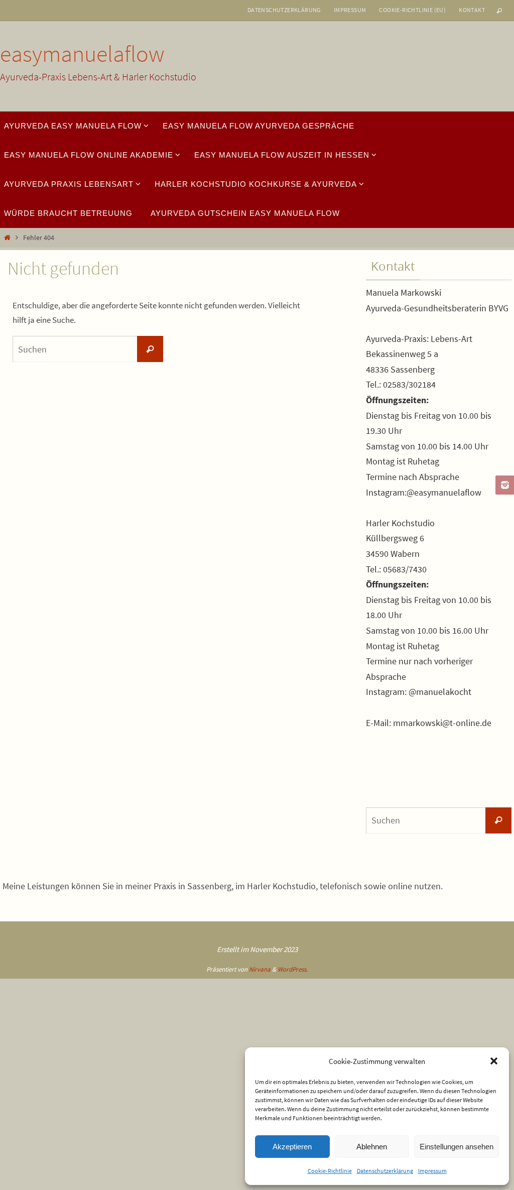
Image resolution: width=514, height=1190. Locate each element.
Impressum (432, 1170)
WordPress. (293, 969)
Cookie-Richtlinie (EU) (412, 10)
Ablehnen (371, 1146)
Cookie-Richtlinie (330, 1170)
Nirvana (260, 969)
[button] (494, 1061)
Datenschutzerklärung (385, 1170)
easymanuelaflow (82, 53)
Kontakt (472, 10)
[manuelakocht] (503, 485)
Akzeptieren (292, 1146)
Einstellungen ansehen (456, 1146)
